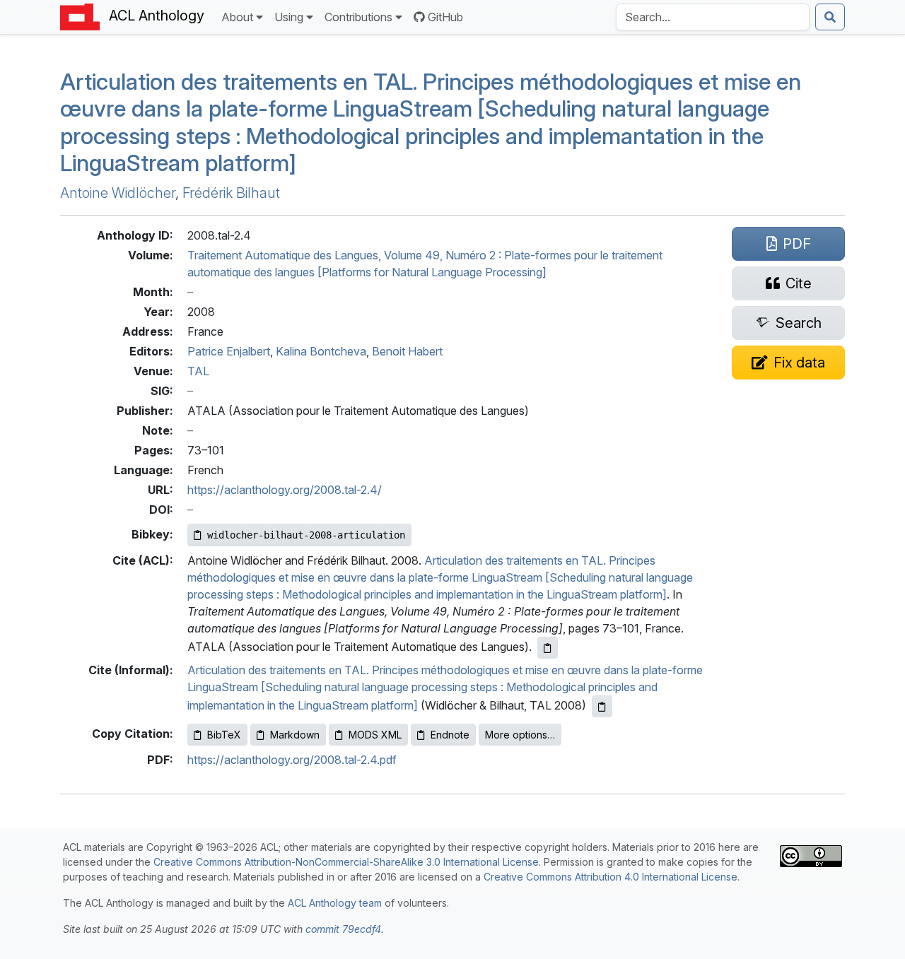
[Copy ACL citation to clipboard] (547, 648)
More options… (520, 735)
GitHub (445, 17)
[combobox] (713, 17)
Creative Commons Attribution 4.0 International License (610, 877)
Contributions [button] (358, 17)
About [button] (237, 17)
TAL (198, 371)
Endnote (450, 735)
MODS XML (375, 735)
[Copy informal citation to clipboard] (602, 706)
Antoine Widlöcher (117, 192)
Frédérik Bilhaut (231, 192)
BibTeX (224, 735)
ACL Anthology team (335, 903)
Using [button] (288, 17)
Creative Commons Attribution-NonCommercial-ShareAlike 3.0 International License (346, 862)
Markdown (295, 735)
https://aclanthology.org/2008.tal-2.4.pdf (292, 760)
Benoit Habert (407, 351)
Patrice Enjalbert (228, 351)
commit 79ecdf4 (343, 929)
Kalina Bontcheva (321, 351)
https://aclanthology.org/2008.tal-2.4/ (284, 490)
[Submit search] (830, 17)
